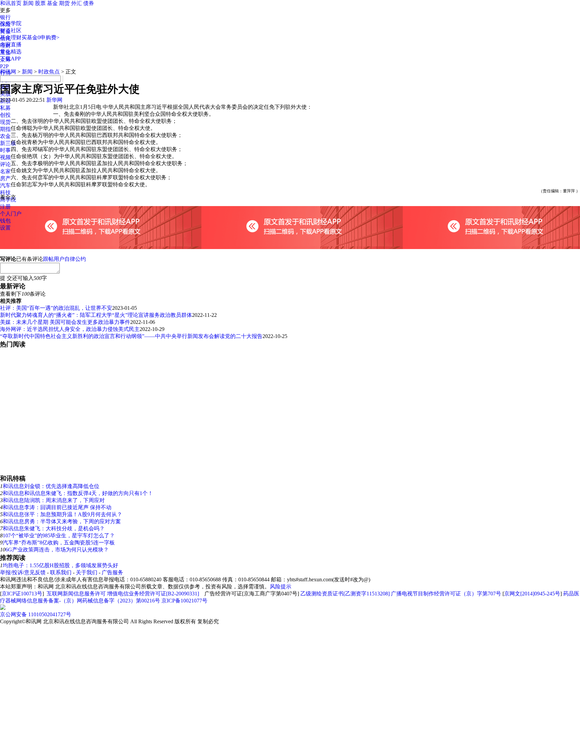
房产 (5, 178)
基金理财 (10, 37)
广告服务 (112, 572)
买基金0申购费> (40, 37)
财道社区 (10, 30)
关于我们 (86, 572)
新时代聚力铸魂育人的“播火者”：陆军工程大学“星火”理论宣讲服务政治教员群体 (96, 315)
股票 (40, 3)
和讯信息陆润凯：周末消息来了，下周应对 (54, 500)
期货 (64, 3)
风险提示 (280, 586)
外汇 (76, 3)
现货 (5, 122)
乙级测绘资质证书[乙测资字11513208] (345, 593)
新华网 (54, 100)
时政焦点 (49, 72)
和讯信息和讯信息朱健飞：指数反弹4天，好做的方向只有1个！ (78, 493)
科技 (5, 192)
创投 (5, 115)
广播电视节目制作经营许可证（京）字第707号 (446, 593)
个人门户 (10, 213)
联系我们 (60, 572)
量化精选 (10, 51)
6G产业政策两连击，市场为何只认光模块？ (57, 549)
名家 (5, 171)
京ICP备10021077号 (184, 600)
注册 (5, 206)
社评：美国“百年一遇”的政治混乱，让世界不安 (56, 308)
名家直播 (10, 44)
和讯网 (8, 72)
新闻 (28, 3)
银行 (5, 17)
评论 (5, 164)
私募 (5, 108)
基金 (52, 3)
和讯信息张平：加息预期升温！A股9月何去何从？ (62, 514)
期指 (5, 129)
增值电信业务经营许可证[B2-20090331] (153, 593)
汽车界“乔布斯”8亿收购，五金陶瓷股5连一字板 (59, 542)
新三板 (8, 143)
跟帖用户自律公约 (64, 259)
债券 (88, 3)
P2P (4, 66)
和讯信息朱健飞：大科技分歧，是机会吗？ (54, 528)
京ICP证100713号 (22, 593)
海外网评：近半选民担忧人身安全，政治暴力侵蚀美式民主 (70, 329)
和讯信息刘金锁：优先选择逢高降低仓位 (51, 486)
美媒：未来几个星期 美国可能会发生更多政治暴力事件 (65, 322)
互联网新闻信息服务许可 (76, 593)
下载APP (10, 58)
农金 (5, 136)
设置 (5, 228)
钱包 (5, 221)
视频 (5, 157)
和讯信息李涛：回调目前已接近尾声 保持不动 (57, 507)
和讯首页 (10, 3)
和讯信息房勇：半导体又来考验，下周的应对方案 (62, 521)
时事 (5, 150)
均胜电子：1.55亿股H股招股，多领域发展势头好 (60, 565)
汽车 (5, 185)
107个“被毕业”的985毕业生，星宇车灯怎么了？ (59, 535)
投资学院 (10, 23)
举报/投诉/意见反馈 (23, 572)
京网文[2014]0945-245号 (532, 593)
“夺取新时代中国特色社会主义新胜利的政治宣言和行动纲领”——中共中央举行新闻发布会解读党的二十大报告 (131, 336)
